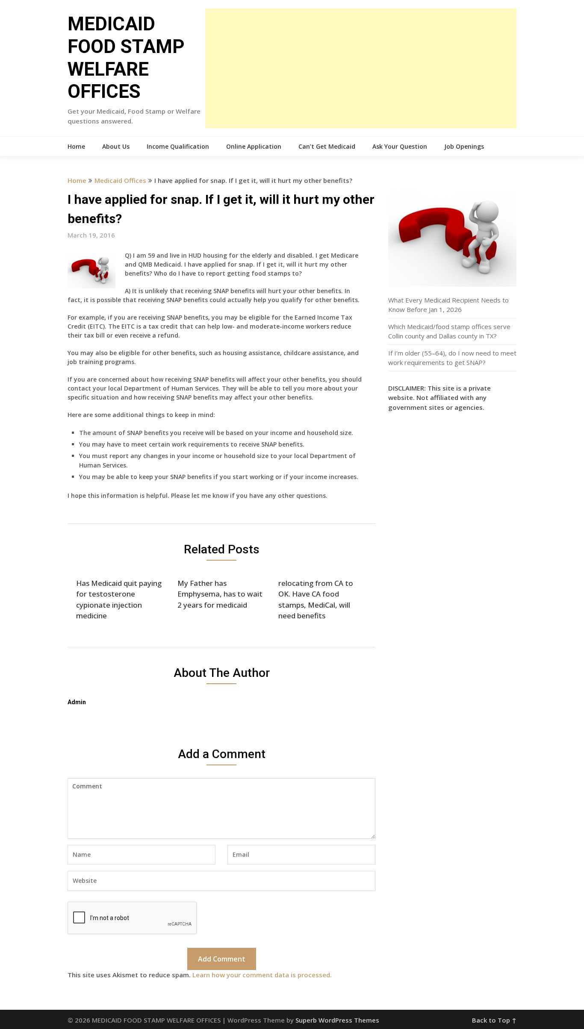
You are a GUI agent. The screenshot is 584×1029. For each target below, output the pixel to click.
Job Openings (464, 146)
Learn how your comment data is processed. (262, 974)
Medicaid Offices (120, 180)
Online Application (253, 146)
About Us (116, 146)
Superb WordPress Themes (337, 1020)
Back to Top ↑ (494, 1020)
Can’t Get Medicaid (326, 146)
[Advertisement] (360, 68)
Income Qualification (178, 146)
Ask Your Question (399, 146)
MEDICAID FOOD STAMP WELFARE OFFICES (126, 58)
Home (76, 146)
